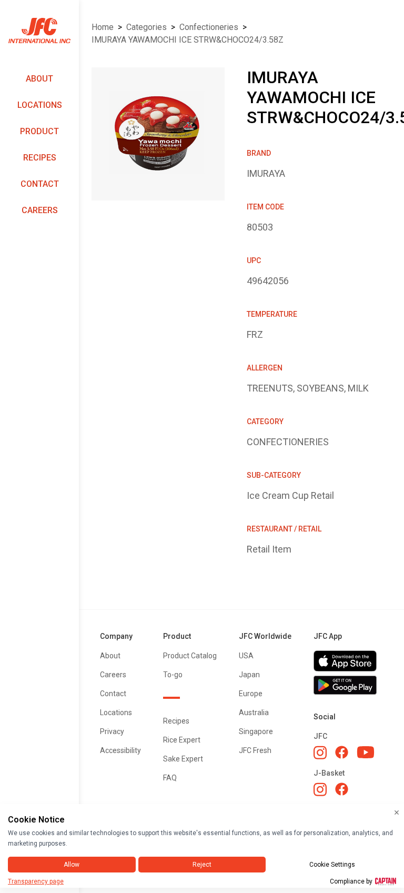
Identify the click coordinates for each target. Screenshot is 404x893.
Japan (249, 674)
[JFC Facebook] (341, 752)
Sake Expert (183, 759)
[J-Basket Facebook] (341, 789)
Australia (254, 712)
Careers (40, 210)
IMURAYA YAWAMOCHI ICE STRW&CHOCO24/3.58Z (188, 40)
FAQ (170, 778)
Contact (40, 184)
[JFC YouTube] (366, 752)
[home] (39, 30)
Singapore (256, 731)
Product (39, 131)
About (39, 79)
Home (103, 27)
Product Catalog (190, 655)
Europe (250, 693)
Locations (39, 105)
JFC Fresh (255, 750)
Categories (146, 27)
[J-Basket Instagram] (320, 789)
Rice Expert (181, 740)
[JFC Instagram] (320, 752)
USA (246, 655)
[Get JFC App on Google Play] (348, 685)
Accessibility (120, 750)
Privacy (112, 731)
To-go (173, 674)
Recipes (39, 158)
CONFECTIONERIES (208, 27)
